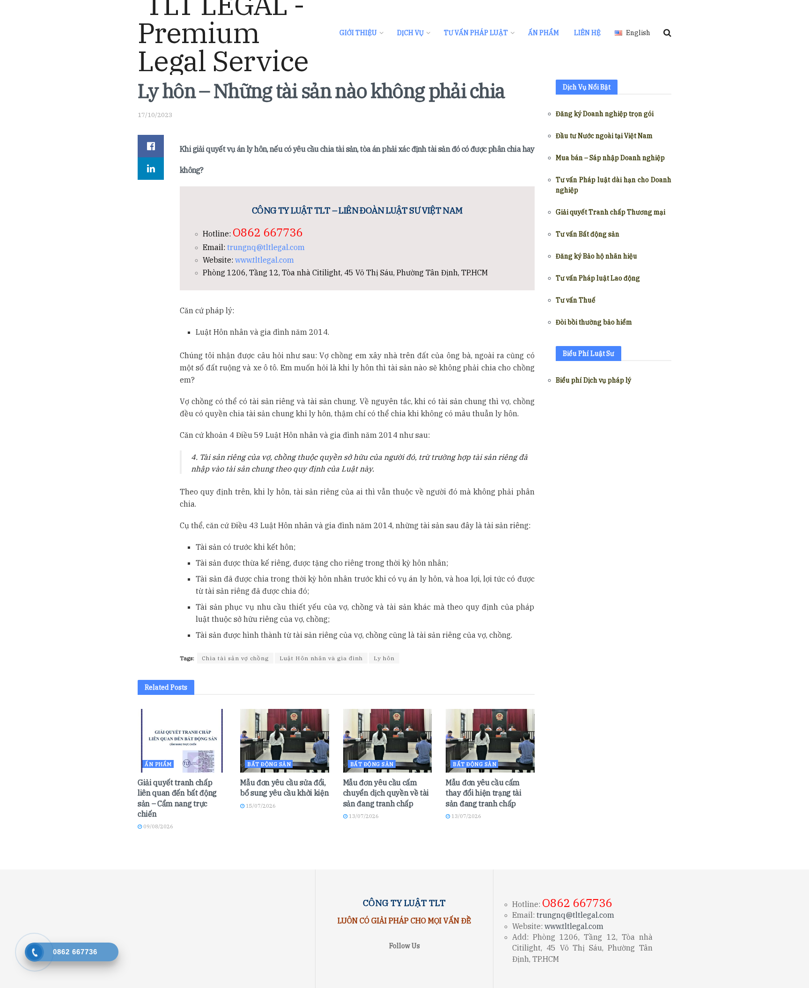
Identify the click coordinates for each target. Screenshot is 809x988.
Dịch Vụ (410, 33)
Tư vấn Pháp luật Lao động (598, 278)
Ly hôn (384, 658)
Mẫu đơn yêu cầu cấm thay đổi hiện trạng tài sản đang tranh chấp (484, 793)
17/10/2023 (155, 115)
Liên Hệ (587, 33)
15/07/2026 (260, 806)
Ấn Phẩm (543, 33)
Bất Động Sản (269, 764)
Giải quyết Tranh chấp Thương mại (610, 212)
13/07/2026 (363, 816)
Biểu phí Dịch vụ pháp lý (593, 380)
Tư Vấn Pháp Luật (476, 33)
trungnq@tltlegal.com (266, 247)
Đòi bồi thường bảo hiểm (594, 322)
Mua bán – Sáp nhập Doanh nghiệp (610, 158)
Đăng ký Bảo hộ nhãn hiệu (596, 256)
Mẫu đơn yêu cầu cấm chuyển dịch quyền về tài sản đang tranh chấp (386, 793)
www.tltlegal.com (264, 260)
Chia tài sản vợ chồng (235, 658)
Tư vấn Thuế (576, 300)
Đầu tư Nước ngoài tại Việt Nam (604, 136)
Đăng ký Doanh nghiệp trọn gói (605, 114)
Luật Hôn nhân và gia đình (321, 658)
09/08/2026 (157, 826)
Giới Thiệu (358, 33)
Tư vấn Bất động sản (587, 234)
